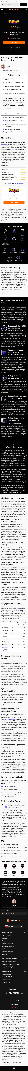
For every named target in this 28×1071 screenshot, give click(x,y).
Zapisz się (4, 954)
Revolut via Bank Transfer (5, 649)
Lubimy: (7, 113)
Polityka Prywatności (7, 943)
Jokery (5, 875)
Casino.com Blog (6, 935)
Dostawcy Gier (6, 982)
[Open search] (26, 9)
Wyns (22, 868)
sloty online (4, 144)
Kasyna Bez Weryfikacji (8, 976)
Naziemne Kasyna (6, 979)
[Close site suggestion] (26, 2)
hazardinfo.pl (5, 1059)
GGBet (22, 875)
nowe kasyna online (11, 719)
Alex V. (9, 108)
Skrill (18, 608)
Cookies (4, 949)
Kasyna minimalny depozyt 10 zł (10, 964)
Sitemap (4, 940)
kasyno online (17, 271)
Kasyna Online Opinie (8, 13)
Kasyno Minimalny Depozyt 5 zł (10, 961)
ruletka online (20, 508)
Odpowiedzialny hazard (8, 946)
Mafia (14, 868)
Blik (4, 361)
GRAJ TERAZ (14, 43)
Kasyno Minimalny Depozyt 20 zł (10, 967)
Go (23, 5)
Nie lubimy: (20, 113)
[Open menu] (2, 9)
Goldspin (5, 868)
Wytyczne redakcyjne (7, 951)
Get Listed (5, 938)
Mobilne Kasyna (6, 974)
